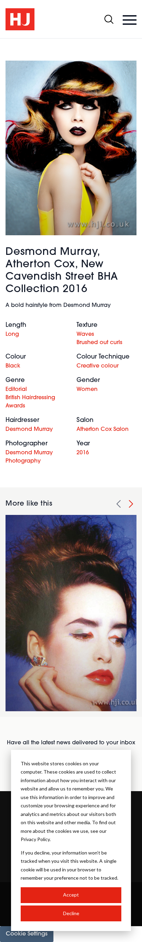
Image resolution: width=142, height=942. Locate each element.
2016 (83, 453)
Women (87, 389)
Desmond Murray (29, 429)
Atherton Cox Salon (103, 429)
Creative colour (98, 366)
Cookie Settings (27, 934)
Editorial (16, 389)
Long (12, 334)
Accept (71, 895)
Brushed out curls (99, 342)
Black (13, 366)
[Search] (108, 19)
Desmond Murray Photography (29, 457)
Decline (71, 913)
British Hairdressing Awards (30, 402)
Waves (85, 334)
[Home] (20, 19)
